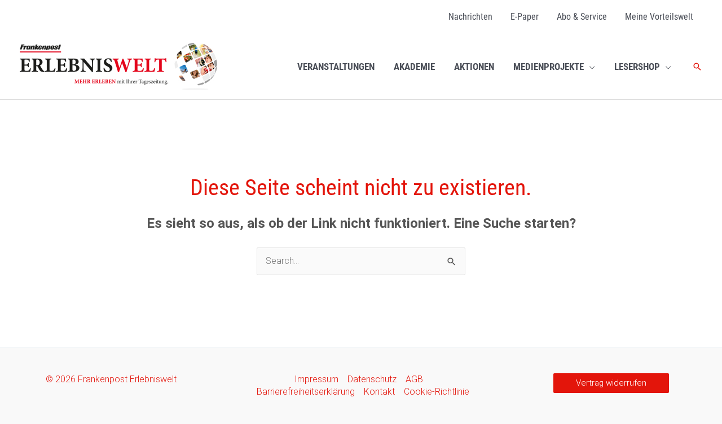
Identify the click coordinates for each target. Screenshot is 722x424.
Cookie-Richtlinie (436, 391)
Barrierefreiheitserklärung (306, 391)
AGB (414, 379)
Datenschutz (372, 379)
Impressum (316, 379)
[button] (589, 66)
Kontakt (379, 391)
